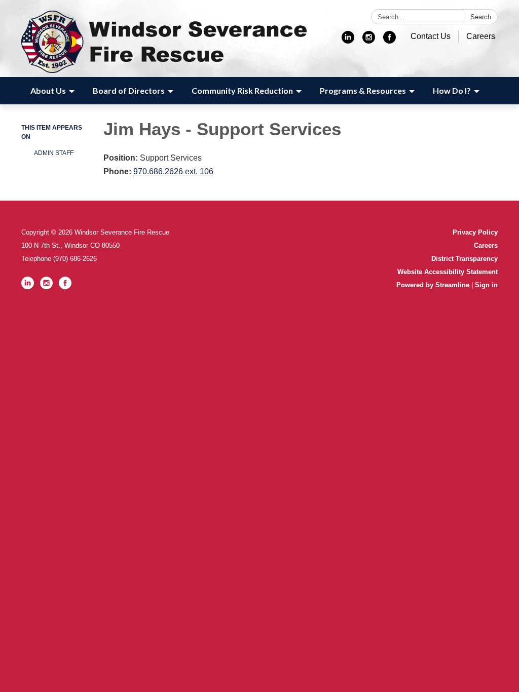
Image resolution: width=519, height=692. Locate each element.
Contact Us (431, 36)
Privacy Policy (475, 232)
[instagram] (368, 40)
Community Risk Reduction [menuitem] (242, 90)
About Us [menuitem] (48, 90)
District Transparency (464, 258)
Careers (480, 36)
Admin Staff (53, 153)
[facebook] (389, 40)
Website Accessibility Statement (447, 272)
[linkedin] (348, 40)
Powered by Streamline (432, 285)
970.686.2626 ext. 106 (173, 171)
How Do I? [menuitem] (452, 90)
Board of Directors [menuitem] (129, 90)
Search (480, 17)
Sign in (486, 285)
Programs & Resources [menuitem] (363, 90)
